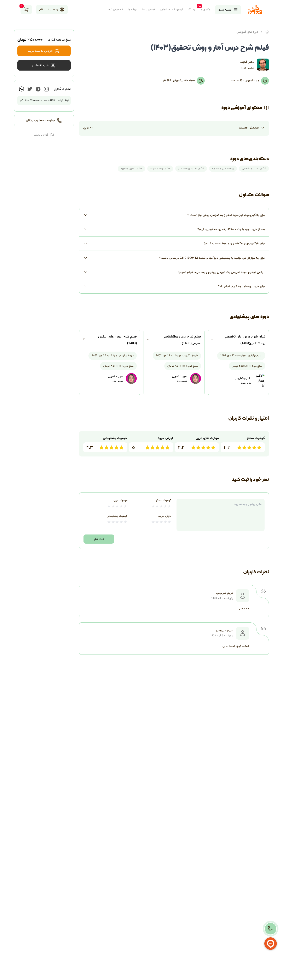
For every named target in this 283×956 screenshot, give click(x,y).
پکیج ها (205, 9)
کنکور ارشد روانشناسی (254, 168)
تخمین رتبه (116, 9)
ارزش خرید (165, 516)
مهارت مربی (120, 500)
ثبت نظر (99, 539)
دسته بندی (224, 9)
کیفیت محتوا (163, 500)
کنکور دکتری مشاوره (131, 168)
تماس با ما (148, 9)
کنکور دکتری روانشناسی (191, 168)
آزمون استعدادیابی (171, 9)
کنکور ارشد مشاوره (160, 168)
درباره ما (132, 9)
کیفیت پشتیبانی (117, 516)
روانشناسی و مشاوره (223, 168)
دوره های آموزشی (247, 32)
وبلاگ (191, 9)
